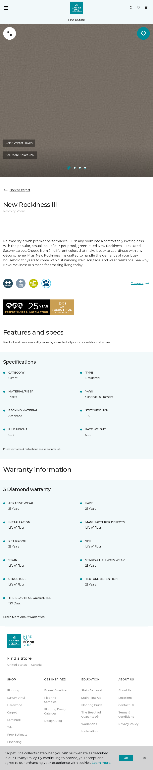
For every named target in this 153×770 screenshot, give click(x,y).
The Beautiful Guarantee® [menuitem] (91, 714)
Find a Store (76, 20)
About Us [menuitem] (125, 690)
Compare (137, 283)
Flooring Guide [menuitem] (91, 705)
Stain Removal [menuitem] (91, 690)
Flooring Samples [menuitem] (50, 700)
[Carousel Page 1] (69, 168)
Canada (36, 665)
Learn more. (101, 763)
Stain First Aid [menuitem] (91, 698)
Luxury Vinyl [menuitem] (16, 698)
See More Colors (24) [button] (20, 155)
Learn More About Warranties (23, 617)
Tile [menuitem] (10, 727)
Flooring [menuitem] (13, 690)
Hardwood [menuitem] (14, 705)
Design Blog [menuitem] (53, 721)
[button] (131, 8)
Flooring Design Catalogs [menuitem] (55, 711)
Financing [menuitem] (14, 742)
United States (17, 665)
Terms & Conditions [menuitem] (126, 714)
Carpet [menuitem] (12, 712)
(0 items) (146, 7)
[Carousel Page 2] (75, 168)
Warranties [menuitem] (89, 724)
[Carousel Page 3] (80, 168)
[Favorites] (138, 8)
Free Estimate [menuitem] (17, 734)
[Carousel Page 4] (85, 168)
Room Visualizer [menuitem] (56, 690)
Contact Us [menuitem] (126, 705)
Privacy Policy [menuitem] (128, 724)
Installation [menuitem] (89, 731)
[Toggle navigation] (5, 8)
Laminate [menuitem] (14, 720)
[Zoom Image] (9, 33)
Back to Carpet (20, 190)
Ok (126, 758)
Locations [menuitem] (125, 698)
